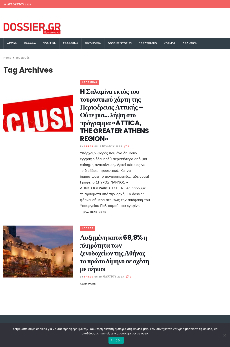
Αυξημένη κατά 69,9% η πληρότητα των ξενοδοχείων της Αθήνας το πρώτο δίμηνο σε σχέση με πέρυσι (114, 253)
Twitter (168, 13)
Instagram (201, 13)
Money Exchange (61, 13)
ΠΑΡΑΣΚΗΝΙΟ (148, 43)
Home (7, 57)
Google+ (183, 13)
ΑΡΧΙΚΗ (12, 43)
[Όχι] (224, 335)
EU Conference (13, 13)
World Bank (37, 13)
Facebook (152, 13)
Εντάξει (116, 340)
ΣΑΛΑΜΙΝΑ (70, 43)
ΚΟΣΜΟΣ (169, 43)
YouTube (218, 13)
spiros (88, 146)
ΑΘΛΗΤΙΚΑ (189, 43)
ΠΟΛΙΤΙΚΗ (49, 43)
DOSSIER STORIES (120, 43)
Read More (98, 211)
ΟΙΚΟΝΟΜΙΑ (93, 43)
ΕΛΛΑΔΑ (30, 43)
